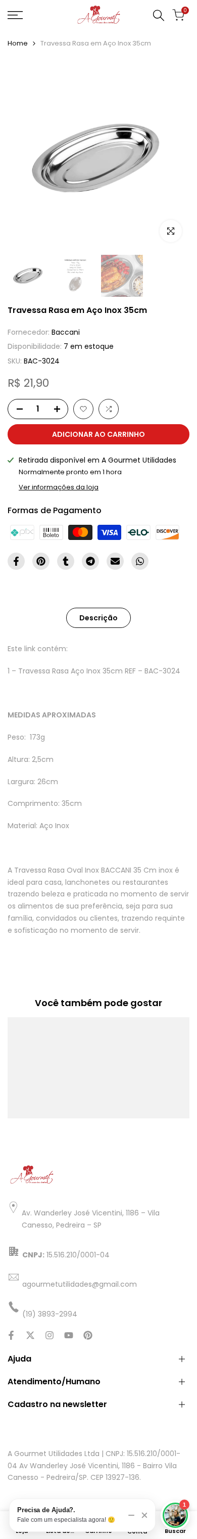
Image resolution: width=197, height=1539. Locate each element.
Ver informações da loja (58, 487)
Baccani (66, 332)
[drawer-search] (158, 15)
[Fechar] (144, 1515)
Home (18, 43)
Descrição (98, 618)
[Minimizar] (131, 1515)
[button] (83, 409)
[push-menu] (15, 15)
